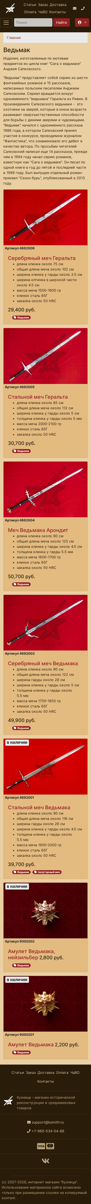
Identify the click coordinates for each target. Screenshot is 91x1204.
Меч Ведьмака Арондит (38, 530)
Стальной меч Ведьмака (39, 807)
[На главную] (10, 8)
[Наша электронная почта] (75, 8)
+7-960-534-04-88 (48, 1131)
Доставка (58, 4)
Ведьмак (23, 317)
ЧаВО (42, 12)
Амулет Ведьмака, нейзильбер (31, 954)
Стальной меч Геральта (38, 397)
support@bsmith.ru (48, 1122)
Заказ (43, 4)
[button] (82, 22)
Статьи (30, 4)
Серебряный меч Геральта (42, 258)
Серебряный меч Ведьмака (43, 663)
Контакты (57, 12)
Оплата (30, 12)
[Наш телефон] (83, 8)
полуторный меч (49, 872)
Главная (14, 37)
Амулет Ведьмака (31, 1044)
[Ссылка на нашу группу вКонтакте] (45, 1162)
